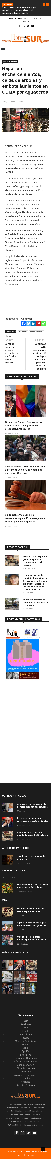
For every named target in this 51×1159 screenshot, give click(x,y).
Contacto (25, 22)
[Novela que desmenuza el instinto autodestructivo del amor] (19, 993)
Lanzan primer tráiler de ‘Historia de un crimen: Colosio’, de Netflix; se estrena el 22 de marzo (25, 469)
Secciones (25, 1024)
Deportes (25, 1031)
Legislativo (25, 1055)
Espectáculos (25, 1034)
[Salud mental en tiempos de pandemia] (8, 860)
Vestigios (25, 1082)
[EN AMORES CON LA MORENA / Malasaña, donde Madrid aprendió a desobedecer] (7, 993)
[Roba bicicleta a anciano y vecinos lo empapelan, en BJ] (19, 981)
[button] (44, 4)
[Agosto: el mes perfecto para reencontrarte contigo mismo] (8, 926)
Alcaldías (25, 1078)
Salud (25, 1048)
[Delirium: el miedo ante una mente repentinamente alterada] (8, 912)
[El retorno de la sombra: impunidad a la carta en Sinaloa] (8, 822)
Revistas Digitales (25, 1085)
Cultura (25, 1027)
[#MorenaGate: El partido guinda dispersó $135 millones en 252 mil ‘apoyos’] (13, 561)
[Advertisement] (26, 705)
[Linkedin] (33, 323)
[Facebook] (23, 323)
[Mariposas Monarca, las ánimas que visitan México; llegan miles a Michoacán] (8, 888)
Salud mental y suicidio (13, 870)
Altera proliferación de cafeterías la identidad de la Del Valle (35, 602)
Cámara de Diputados (25, 1058)
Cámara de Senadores (25, 1061)
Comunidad (25, 1071)
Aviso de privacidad (26, 1155)
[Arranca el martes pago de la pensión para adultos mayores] (8, 808)
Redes (25, 1044)
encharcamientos (36, 332)
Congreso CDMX (25, 1065)
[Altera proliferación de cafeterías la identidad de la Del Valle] (13, 604)
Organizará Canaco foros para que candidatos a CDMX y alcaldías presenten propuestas (24, 425)
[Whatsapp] (43, 323)
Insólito (25, 1038)
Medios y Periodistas (25, 1041)
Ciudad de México (10, 62)
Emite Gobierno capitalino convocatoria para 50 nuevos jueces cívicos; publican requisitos (25, 518)
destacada (23, 332)
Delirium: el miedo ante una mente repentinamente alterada (30, 911)
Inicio (25, 1021)
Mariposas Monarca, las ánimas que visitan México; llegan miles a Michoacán (32, 887)
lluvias (8, 336)
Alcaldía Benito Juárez (25, 1075)
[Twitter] (28, 323)
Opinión (25, 1051)
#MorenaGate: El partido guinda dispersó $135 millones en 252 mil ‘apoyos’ (32, 835)
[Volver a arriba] (43, 1149)
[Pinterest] (38, 323)
